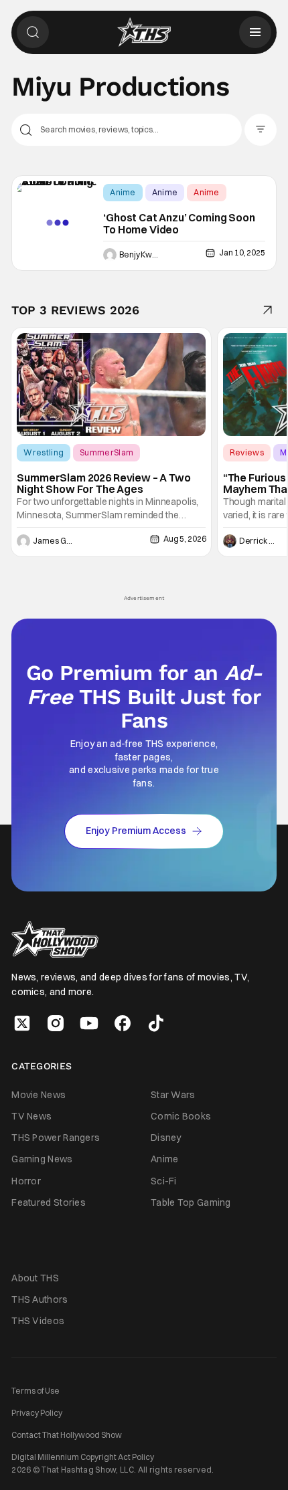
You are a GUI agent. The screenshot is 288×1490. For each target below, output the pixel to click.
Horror (26, 1181)
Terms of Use (35, 1391)
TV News (31, 1116)
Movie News (38, 1095)
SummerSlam (106, 452)
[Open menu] (255, 32)
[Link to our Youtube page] (89, 1023)
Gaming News (41, 1159)
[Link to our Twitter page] (22, 1023)
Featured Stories (48, 1202)
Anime (123, 192)
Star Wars (173, 1095)
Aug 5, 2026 (184, 539)
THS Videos (37, 1321)
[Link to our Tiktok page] (156, 1023)
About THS (35, 1278)
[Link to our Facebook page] (122, 1023)
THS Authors (39, 1299)
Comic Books (181, 1116)
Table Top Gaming (191, 1202)
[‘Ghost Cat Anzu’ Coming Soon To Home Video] (57, 223)
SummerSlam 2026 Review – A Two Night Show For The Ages (103, 484)
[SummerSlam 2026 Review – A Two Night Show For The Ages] (111, 384)
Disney (166, 1138)
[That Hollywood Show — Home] (144, 32)
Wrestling (43, 452)
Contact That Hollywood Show (66, 1435)
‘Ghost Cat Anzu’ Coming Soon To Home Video (179, 223)
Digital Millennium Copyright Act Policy (82, 1457)
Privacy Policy (36, 1413)
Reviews (247, 452)
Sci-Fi (164, 1181)
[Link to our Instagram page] (55, 1023)
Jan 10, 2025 (242, 252)
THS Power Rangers (55, 1138)
